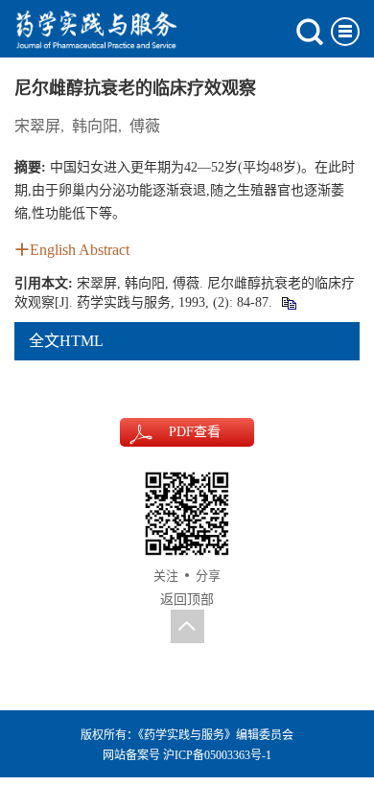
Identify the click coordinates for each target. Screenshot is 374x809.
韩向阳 (95, 126)
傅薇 (144, 126)
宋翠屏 (37, 126)
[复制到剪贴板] (288, 302)
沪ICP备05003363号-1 (217, 755)
